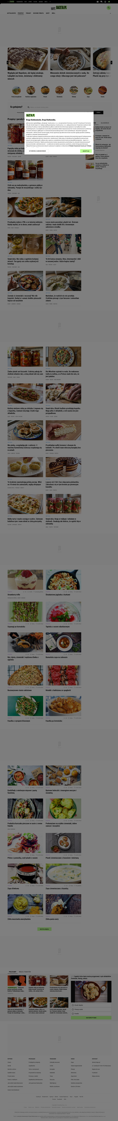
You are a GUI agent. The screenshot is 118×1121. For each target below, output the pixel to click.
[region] (59, 133)
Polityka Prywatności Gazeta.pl (77, 146)
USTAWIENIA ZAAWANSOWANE (37, 151)
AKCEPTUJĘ (86, 151)
